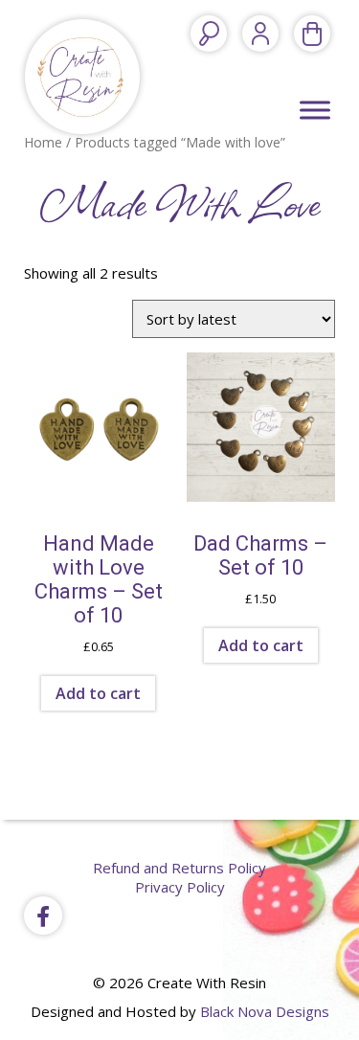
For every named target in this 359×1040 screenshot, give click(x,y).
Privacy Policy (180, 886)
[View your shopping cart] (312, 33)
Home (43, 142)
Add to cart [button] (98, 693)
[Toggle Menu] (315, 110)
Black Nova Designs (264, 1011)
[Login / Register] (260, 33)
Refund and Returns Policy (179, 867)
